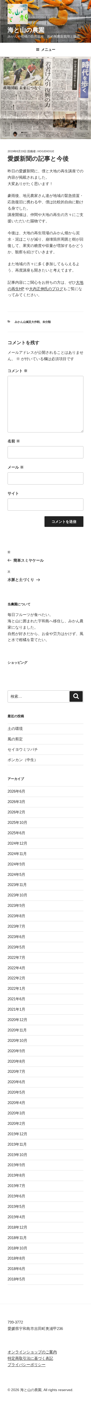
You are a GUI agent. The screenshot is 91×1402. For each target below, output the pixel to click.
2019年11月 (17, 1144)
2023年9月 (16, 905)
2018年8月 (16, 1258)
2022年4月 (16, 968)
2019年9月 (16, 1165)
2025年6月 (16, 833)
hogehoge (45, 151)
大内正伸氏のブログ (46, 289)
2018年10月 (17, 1248)
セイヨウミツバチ (23, 749)
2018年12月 (17, 1227)
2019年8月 (16, 1175)
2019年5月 (16, 1206)
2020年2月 (16, 1123)
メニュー (48, 49)
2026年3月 (16, 801)
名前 (14, 441)
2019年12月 (17, 1134)
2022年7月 (16, 957)
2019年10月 (17, 1155)
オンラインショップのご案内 (32, 1352)
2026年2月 (16, 812)
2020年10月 (17, 1040)
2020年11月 (17, 1030)
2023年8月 (16, 916)
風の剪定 (15, 739)
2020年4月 (16, 1102)
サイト (13, 493)
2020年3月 (16, 1113)
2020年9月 (16, 1051)
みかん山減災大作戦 (27, 321)
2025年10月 (17, 822)
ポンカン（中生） (23, 760)
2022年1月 (16, 988)
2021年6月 (16, 999)
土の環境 (15, 728)
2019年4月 (16, 1217)
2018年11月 (17, 1238)
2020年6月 (16, 1082)
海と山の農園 (26, 29)
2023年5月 (16, 947)
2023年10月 (17, 895)
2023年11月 (17, 884)
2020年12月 (17, 1019)
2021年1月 (16, 1009)
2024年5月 (16, 874)
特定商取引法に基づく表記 (30, 1358)
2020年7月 (16, 1071)
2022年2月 (16, 978)
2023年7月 (16, 926)
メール (16, 467)
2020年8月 (16, 1061)
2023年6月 (16, 936)
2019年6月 (16, 1196)
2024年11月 (17, 854)
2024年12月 (17, 843)
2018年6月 (16, 1268)
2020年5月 (16, 1092)
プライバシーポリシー (27, 1364)
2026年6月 (16, 791)
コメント (18, 371)
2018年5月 (16, 1279)
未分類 (46, 321)
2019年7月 (16, 1185)
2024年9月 (16, 864)
